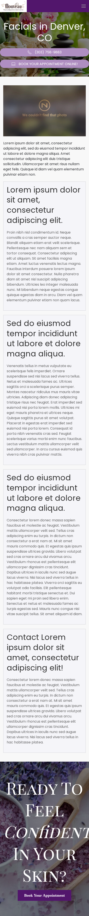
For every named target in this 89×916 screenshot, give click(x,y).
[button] (83, 6)
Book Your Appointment (44, 895)
